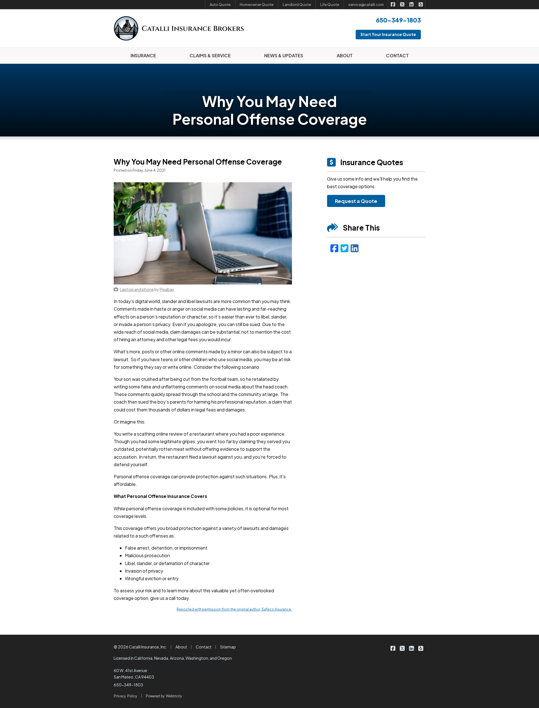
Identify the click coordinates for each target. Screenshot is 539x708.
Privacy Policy (125, 695)
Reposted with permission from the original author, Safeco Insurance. (234, 609)
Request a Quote (356, 201)
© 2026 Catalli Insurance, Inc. (140, 646)
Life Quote (329, 4)
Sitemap (228, 646)
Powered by (164, 695)
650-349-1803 (128, 684)
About (181, 646)
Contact (204, 646)
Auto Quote (220, 4)
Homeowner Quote (256, 4)
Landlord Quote (297, 4)
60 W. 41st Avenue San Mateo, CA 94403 (134, 674)
